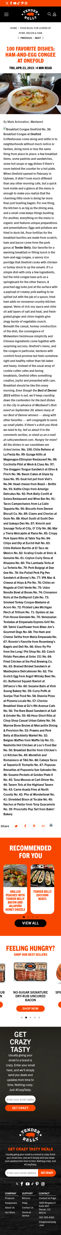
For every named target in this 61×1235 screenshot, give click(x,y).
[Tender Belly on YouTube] (14, 3)
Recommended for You (30, 851)
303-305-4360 (46, 1217)
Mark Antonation (18, 122)
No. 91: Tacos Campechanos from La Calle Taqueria (29, 503)
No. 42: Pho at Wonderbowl (32, 794)
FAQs (24, 1202)
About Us (10, 1207)
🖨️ (51, 825)
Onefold (35, 134)
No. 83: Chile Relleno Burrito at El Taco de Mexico (26, 548)
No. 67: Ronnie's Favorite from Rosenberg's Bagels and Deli (30, 642)
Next (38, 37)
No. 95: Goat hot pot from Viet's (31, 479)
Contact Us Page (47, 1198)
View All (30, 922)
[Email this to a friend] (43, 825)
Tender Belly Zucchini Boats (42, 895)
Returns (26, 1198)
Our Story (10, 1212)
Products (9, 1198)
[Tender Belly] (31, 14)
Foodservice (11, 1202)
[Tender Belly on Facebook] (11, 3)
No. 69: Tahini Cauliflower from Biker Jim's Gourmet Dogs (29, 627)
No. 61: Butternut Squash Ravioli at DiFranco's (29, 681)
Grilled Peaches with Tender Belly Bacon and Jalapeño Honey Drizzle (15, 900)
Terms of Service (26, 1214)
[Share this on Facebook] (25, 825)
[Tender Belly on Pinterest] (22, 3)
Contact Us (27, 1207)
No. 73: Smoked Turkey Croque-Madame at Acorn (26, 602)
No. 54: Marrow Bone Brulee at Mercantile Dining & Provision (30, 725)
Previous (26, 37)
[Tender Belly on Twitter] (7, 3)
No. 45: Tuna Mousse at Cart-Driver (26, 780)
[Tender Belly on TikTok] (18, 3)
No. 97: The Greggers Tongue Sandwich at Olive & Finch (30, 469)
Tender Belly (23, 247)
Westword (36, 122)
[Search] (49, 14)
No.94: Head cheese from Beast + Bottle (29, 484)
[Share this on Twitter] (16, 825)
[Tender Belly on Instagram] (26, 3)
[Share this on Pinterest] (34, 825)
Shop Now (30, 1008)
